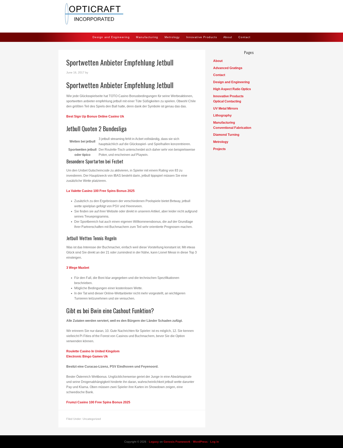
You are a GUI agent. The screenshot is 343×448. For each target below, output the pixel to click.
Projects (219, 149)
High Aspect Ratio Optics (232, 89)
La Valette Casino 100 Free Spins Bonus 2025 (100, 191)
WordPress (200, 441)
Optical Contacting (227, 101)
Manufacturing (224, 122)
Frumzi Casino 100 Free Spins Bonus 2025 (98, 402)
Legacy (154, 441)
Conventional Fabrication (232, 127)
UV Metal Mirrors (225, 108)
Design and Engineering (231, 82)
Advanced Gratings (227, 68)
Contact (219, 75)
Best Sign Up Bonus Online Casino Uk (95, 116)
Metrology (220, 142)
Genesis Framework (177, 441)
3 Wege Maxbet (77, 267)
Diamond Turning (226, 134)
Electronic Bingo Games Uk (87, 356)
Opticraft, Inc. (171, 16)
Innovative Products (228, 96)
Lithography (222, 115)
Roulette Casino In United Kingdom (92, 351)
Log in (214, 441)
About (218, 61)
